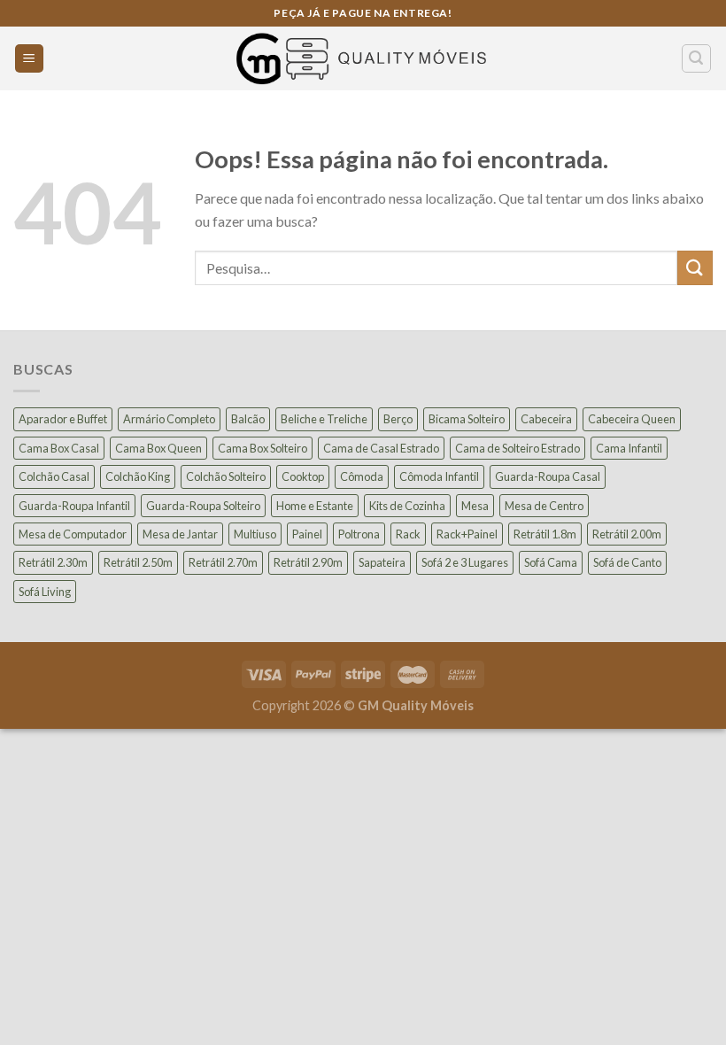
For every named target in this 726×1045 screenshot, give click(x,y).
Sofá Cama (550, 562)
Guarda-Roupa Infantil (74, 506)
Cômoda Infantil (439, 476)
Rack (408, 534)
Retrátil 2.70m (223, 562)
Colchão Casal (54, 476)
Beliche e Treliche (324, 419)
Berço (398, 419)
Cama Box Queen (158, 448)
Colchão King (137, 476)
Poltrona (359, 534)
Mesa (475, 506)
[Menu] (29, 59)
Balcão (248, 419)
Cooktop (303, 476)
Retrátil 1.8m (545, 534)
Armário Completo (169, 419)
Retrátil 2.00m (626, 534)
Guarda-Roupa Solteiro (203, 506)
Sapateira (382, 562)
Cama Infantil (629, 448)
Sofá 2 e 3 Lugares (464, 562)
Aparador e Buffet (63, 419)
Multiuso (255, 534)
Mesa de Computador (73, 534)
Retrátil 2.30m (53, 562)
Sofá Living (45, 591)
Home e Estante (314, 506)
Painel (307, 534)
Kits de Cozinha (407, 506)
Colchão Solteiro (226, 476)
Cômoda (361, 476)
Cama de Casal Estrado (381, 448)
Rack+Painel (467, 534)
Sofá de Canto (627, 562)
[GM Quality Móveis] (363, 58)
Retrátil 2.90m (308, 562)
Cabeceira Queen (632, 419)
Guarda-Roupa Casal (547, 476)
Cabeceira (546, 419)
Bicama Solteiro (467, 419)
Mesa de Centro (544, 506)
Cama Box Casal (59, 448)
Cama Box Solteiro (262, 448)
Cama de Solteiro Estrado (517, 448)
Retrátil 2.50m (138, 562)
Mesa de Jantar (180, 534)
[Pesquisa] (697, 58)
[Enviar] (695, 268)
